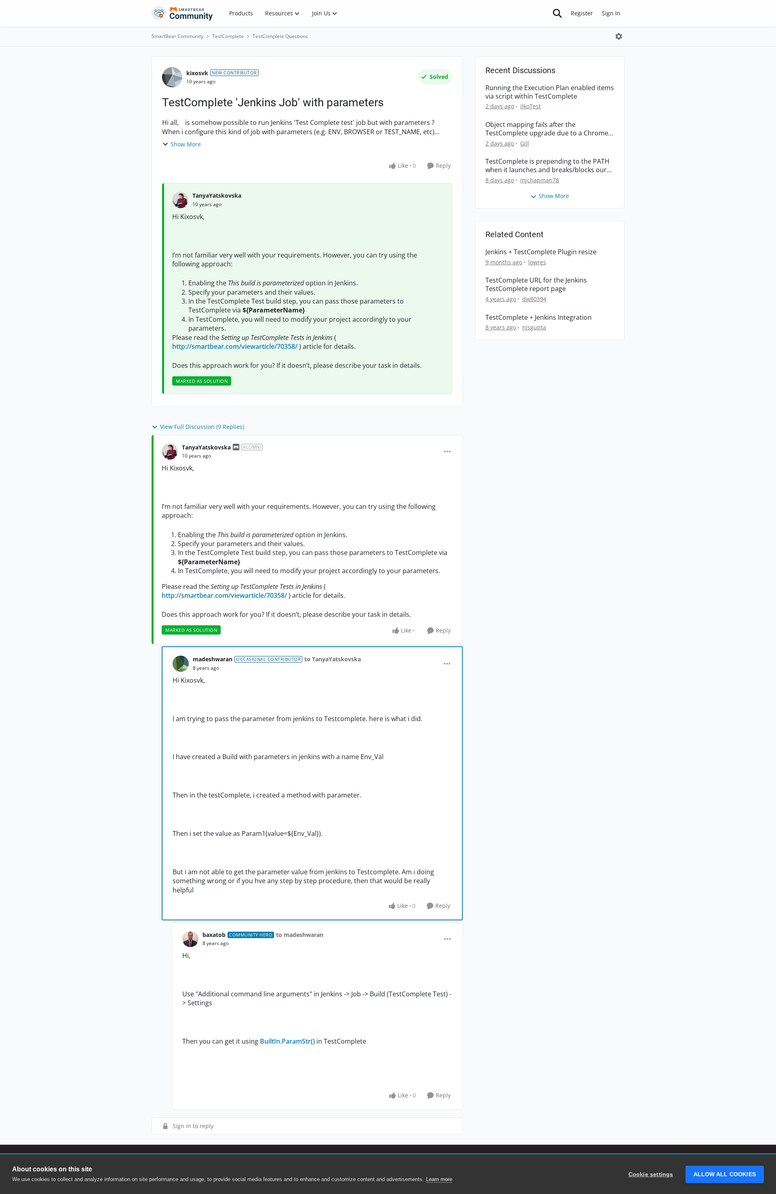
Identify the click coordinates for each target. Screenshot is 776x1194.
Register (582, 13)
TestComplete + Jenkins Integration (538, 317)
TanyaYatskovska (216, 195)
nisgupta (534, 327)
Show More (186, 144)
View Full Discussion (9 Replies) (202, 426)
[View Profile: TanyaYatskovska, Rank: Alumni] (170, 451)
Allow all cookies (725, 1174)
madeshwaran (212, 659)
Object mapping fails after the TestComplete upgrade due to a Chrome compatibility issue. (546, 128)
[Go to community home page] (182, 13)
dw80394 (534, 299)
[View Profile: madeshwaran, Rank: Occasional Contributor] (181, 664)
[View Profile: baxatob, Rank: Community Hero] (190, 939)
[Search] (557, 13)
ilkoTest (530, 106)
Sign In (611, 13)
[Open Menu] (618, 36)
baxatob (214, 935)
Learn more (439, 1179)
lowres (537, 262)
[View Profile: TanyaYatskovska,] (180, 200)
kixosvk (197, 73)
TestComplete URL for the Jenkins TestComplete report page (536, 284)
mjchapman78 (539, 180)
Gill (524, 143)
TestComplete (228, 36)
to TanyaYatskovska (332, 659)
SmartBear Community (177, 36)
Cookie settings (650, 1174)
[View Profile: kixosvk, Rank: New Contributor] (172, 77)
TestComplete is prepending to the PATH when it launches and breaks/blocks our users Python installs (547, 165)
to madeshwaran (299, 935)
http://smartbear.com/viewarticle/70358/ (234, 346)
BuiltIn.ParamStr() (287, 1041)
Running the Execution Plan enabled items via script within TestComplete (549, 92)
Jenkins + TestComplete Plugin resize (541, 252)
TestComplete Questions (280, 36)
